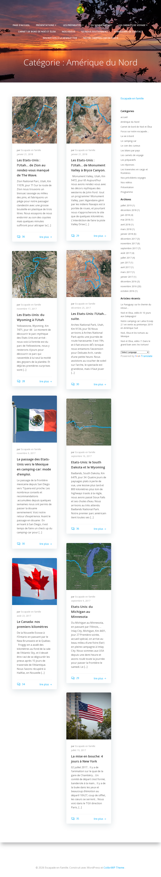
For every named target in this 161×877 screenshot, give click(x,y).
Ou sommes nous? (101, 25)
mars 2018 (126, 229)
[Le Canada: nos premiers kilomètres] (34, 581)
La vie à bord (127, 136)
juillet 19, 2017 (78, 750)
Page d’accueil (21, 25)
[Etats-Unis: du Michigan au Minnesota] (88, 566)
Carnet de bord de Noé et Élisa (37, 31)
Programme (127, 191)
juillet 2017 (126, 257)
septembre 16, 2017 (81, 456)
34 (23, 684)
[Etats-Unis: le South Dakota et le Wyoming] (88, 421)
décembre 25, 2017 (81, 307)
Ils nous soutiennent (94, 31)
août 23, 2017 (24, 615)
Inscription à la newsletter (60, 37)
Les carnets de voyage (131, 25)
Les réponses (127, 164)
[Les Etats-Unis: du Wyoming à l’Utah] (34, 274)
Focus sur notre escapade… (135, 131)
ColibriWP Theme (114, 867)
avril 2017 (125, 267)
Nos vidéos (68, 31)
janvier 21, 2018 (25, 154)
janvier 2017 (127, 276)
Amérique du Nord (130, 121)
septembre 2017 (129, 248)
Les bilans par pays (130, 150)
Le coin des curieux (130, 145)
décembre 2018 (128, 210)
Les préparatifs (72, 25)
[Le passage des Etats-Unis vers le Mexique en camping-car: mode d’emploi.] (34, 419)
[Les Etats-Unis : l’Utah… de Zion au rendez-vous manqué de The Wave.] (34, 119)
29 (77, 235)
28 (23, 381)
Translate (146, 356)
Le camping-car (128, 140)
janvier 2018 (127, 233)
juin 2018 (125, 214)
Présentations (45, 25)
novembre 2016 (129, 286)
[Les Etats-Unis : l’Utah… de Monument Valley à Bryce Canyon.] (88, 119)
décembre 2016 (128, 281)
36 (23, 236)
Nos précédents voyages (133, 177)
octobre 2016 (127, 291)
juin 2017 (125, 262)
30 (77, 384)
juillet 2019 (126, 205)
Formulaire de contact (128, 31)
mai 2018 (125, 219)
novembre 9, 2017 (26, 453)
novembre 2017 (129, 243)
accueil (124, 117)
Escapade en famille (31, 150)
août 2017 (126, 252)
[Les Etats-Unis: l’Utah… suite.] (88, 273)
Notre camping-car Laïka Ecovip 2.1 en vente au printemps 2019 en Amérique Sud (137, 325)
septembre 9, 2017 (80, 600)
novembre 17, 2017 (27, 308)
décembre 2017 (128, 238)
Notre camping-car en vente (100, 37)
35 (77, 818)
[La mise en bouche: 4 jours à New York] (88, 716)
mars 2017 (126, 272)
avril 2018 (125, 224)
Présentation (127, 187)
